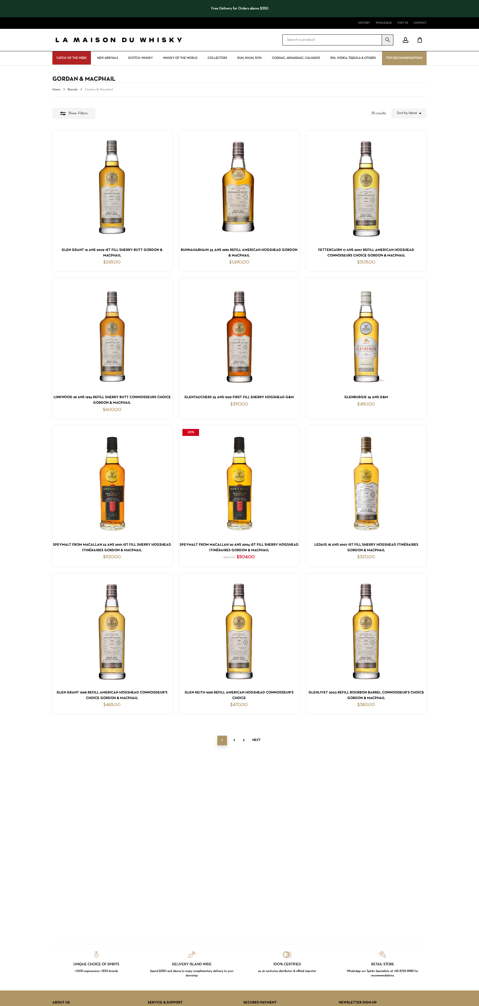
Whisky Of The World (180, 58)
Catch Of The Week (72, 58)
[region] (239, 8)
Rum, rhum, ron (249, 58)
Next (256, 740)
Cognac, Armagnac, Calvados (296, 58)
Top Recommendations (404, 58)
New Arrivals (107, 58)
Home (56, 89)
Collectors (217, 58)
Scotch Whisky (140, 58)
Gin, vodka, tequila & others (353, 58)
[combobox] (409, 113)
